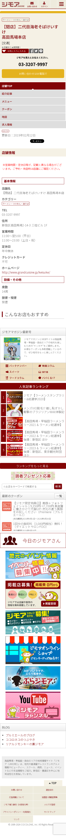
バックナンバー (16, 366)
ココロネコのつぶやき (20, 739)
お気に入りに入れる (17, 50)
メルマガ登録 (49, 804)
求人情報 (7, 124)
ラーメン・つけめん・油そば (16, 19)
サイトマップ (49, 811)
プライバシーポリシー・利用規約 (16, 811)
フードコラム (16, 378)
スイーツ (16, 372)
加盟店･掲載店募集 (49, 797)
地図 (4, 117)
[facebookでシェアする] (31, 52)
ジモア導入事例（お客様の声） (16, 804)
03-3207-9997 (33, 64)
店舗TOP (7, 86)
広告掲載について (16, 797)
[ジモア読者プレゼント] (33, 480)
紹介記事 (7, 93)
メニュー (7, 101)
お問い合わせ (16, 789)
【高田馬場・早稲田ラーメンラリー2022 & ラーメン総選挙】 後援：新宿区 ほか (43, 435)
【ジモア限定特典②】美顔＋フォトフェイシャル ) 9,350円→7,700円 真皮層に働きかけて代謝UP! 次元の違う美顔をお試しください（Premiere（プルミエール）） (38, 509)
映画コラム (49, 366)
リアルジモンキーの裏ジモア (25, 744)
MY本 (49, 372)
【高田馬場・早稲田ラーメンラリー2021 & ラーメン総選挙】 (43, 423)
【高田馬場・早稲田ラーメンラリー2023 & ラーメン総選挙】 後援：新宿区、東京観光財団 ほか (43, 449)
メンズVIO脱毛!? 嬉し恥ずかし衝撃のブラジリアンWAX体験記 (43, 410)
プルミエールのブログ (20, 735)
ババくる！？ (49, 378)
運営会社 (49, 789)
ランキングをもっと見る (32, 466)
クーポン (7, 109)
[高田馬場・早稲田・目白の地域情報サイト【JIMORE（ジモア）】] (13, 7)
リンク (16, 819)
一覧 (59, 496)
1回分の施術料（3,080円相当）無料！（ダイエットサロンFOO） (38, 525)
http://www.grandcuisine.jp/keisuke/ (26, 272)
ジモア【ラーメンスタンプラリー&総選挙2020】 (43, 397)
